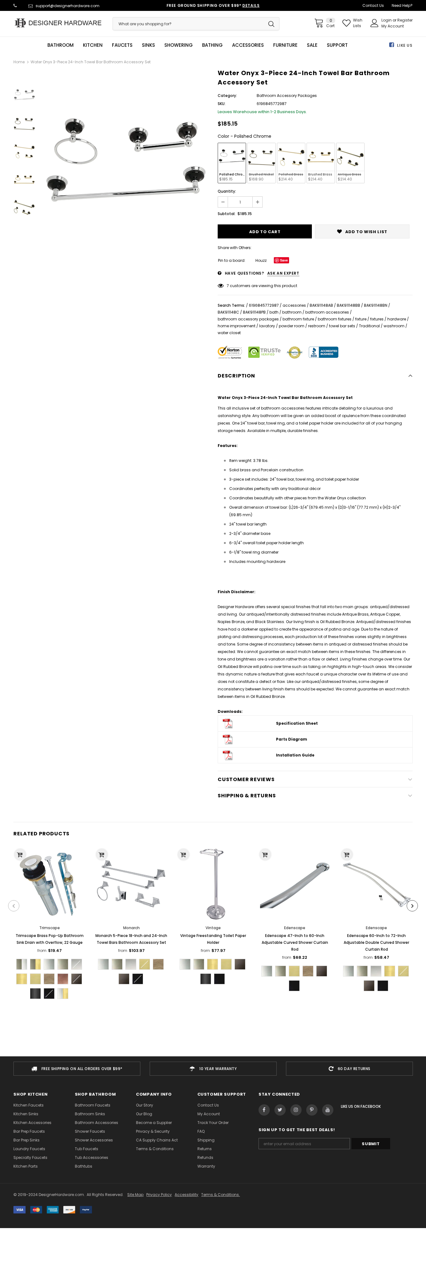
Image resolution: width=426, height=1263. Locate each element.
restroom (316, 326)
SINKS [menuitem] (148, 45)
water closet (229, 332)
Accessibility (186, 1194)
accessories (294, 305)
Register (405, 20)
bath (273, 312)
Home (19, 62)
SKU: (221, 103)
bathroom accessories (327, 312)
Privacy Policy (159, 1194)
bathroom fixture (298, 319)
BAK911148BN (375, 305)
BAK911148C (228, 312)
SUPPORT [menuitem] (337, 45)
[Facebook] (264, 1110)
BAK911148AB (321, 305)
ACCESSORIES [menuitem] (248, 45)
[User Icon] (374, 23)
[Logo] (58, 23)
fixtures (377, 319)
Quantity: (227, 191)
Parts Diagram (291, 739)
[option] (124, 165)
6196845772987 (264, 305)
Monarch (131, 927)
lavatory (267, 326)
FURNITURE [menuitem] (285, 45)
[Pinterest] (311, 1110)
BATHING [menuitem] (212, 45)
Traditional (369, 326)
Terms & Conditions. (220, 1194)
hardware (396, 319)
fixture (360, 319)
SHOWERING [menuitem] (178, 45)
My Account (392, 26)
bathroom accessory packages (248, 319)
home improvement (236, 326)
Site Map (135, 1194)
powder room (291, 326)
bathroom (292, 312)
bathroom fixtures (334, 319)
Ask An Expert (283, 273)
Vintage (213, 927)
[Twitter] (280, 1110)
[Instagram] (296, 1110)
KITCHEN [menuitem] (93, 45)
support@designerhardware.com (67, 5)
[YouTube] (327, 1110)
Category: (227, 95)
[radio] (232, 163)
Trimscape (49, 927)
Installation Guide (295, 755)
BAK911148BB (348, 305)
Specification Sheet (297, 723)
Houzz (261, 260)
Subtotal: (226, 213)
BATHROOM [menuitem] (60, 45)
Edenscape (294, 927)
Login (387, 20)
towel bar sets (342, 326)
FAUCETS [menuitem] (122, 45)
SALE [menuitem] (312, 45)
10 (228, 285)
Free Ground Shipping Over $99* (213, 5)
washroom (394, 326)
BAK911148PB (254, 312)
